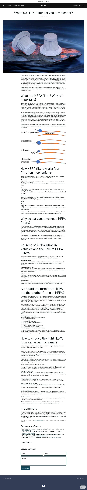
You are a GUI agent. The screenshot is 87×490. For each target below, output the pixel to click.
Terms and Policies (80, 478)
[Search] (79, 5)
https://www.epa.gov (26, 430)
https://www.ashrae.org (42, 435)
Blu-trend (9, 478)
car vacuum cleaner (38, 420)
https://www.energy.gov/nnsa (28, 433)
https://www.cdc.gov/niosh (55, 437)
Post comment (25, 468)
